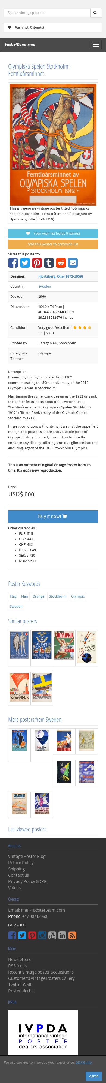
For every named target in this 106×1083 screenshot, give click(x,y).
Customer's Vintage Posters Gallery (41, 978)
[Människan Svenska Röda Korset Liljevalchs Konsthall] (19, 648)
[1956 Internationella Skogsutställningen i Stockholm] (64, 773)
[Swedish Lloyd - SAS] (42, 745)
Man (24, 596)
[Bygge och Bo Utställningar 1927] (42, 648)
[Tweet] (25, 265)
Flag (13, 596)
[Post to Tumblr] (49, 265)
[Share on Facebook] (13, 265)
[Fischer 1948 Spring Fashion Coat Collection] (87, 741)
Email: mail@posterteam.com (36, 910)
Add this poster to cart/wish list (53, 244)
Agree (93, 1076)
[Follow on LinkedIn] (63, 937)
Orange (38, 596)
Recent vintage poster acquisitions (41, 972)
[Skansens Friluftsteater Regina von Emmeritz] (42, 805)
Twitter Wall (19, 985)
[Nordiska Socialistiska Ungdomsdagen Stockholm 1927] (19, 689)
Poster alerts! (21, 991)
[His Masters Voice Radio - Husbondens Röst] (87, 773)
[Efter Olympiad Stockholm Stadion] (64, 648)
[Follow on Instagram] (43, 937)
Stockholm (58, 596)
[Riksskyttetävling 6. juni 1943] (42, 689)
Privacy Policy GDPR (27, 882)
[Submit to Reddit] (61, 265)
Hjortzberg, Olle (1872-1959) (60, 276)
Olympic (78, 596)
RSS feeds (17, 966)
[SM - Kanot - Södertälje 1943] (19, 805)
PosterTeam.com (19, 44)
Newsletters (19, 960)
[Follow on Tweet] (22, 937)
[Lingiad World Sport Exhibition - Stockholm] (87, 648)
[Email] (73, 265)
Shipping (16, 869)
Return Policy (21, 863)
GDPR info (84, 1062)
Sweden (44, 286)
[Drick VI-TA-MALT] (19, 745)
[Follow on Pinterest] (33, 937)
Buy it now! (50, 516)
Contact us (18, 875)
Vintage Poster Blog (27, 857)
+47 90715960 (34, 917)
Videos (14, 888)
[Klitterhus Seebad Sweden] (64, 741)
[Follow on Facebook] (12, 937)
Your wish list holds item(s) (55, 233)
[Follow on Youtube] (53, 937)
